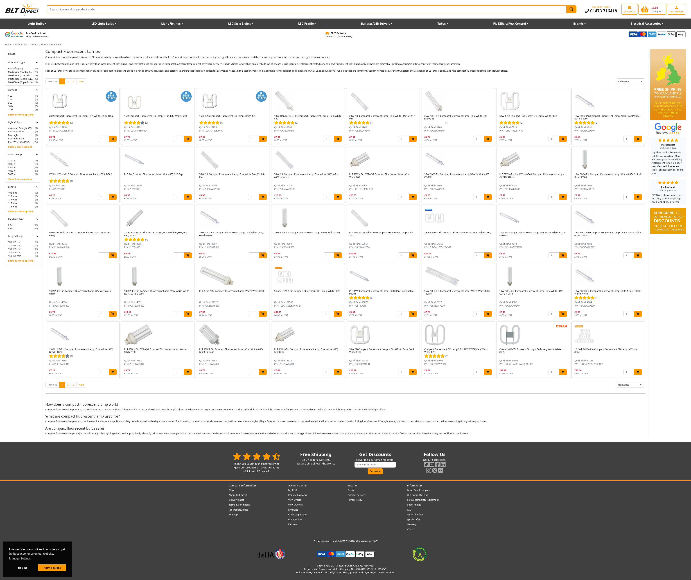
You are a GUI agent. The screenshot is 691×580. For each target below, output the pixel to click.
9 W (10, 102)
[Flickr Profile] (440, 470)
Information (414, 485)
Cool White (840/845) (19, 142)
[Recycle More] (419, 553)
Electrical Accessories (646, 24)
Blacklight (13, 135)
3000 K (11, 164)
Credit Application (297, 514)
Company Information (242, 485)
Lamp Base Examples (418, 490)
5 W (10, 96)
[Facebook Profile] (437, 464)
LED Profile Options (417, 495)
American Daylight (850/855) (21, 128)
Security (352, 485)
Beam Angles (414, 504)
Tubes (441, 24)
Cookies (352, 490)
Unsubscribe (295, 519)
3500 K (11, 167)
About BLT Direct (238, 495)
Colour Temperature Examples (423, 499)
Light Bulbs (36, 24)
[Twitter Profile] (426, 464)
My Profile (293, 490)
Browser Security (357, 495)
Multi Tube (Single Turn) (20, 78)
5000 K (11, 174)
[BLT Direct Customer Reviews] (256, 456)
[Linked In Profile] (443, 464)
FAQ (409, 509)
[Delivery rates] (668, 85)
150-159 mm (14, 255)
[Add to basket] (113, 139)
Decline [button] (22, 567)
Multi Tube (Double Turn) (20, 72)
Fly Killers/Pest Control (509, 24)
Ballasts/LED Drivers (375, 24)
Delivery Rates (236, 499)
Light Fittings (171, 24)
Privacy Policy (355, 499)
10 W (10, 106)
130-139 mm (14, 249)
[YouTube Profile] (431, 464)
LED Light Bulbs (102, 24)
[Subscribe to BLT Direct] (668, 222)
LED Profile (306, 24)
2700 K (11, 160)
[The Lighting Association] (271, 553)
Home (8, 44)
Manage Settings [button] (20, 558)
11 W (10, 109)
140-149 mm (14, 252)
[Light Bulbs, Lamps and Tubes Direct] (22, 9)
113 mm (12, 199)
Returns (292, 524)
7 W (10, 99)
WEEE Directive (415, 514)
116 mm (12, 206)
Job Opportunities (238, 509)
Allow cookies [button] (52, 567)
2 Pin (10, 225)
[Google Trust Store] (14, 34)
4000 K (11, 170)
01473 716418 (603, 11)
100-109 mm (14, 242)
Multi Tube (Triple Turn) (20, 82)
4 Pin (10, 228)
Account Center (297, 485)
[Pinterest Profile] (434, 470)
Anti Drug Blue (16, 131)
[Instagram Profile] (428, 470)
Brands (578, 24)
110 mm (12, 196)
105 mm (12, 192)
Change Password (298, 495)
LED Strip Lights (239, 24)
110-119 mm (14, 245)
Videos (410, 529)
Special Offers (414, 519)
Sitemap (233, 514)
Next (81, 81)
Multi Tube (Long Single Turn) (20, 75)
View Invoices (295, 504)
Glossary (411, 524)
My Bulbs (293, 509)
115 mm (12, 203)
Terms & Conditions (239, 504)
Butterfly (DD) (15, 68)
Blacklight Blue (16, 138)
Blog (231, 490)
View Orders (294, 499)
